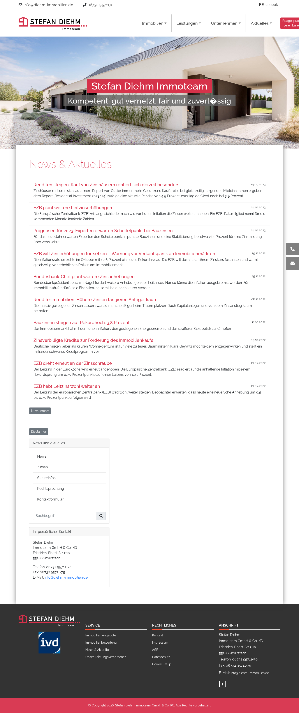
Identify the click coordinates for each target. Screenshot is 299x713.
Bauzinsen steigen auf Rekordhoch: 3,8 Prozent (81, 322)
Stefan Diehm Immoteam (149, 86)
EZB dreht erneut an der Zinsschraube (72, 363)
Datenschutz (161, 657)
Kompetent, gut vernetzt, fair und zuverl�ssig (149, 100)
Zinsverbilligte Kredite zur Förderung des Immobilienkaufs (93, 340)
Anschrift (229, 625)
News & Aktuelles (70, 164)
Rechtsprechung (50, 488)
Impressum (160, 642)
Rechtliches (164, 625)
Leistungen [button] (187, 23)
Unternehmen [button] (224, 23)
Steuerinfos (46, 478)
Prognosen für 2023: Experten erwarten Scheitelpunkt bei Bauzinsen (103, 230)
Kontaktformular (50, 499)
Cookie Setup (161, 664)
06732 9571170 (101, 5)
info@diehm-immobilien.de (48, 5)
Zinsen (42, 467)
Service (92, 625)
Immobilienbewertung (101, 642)
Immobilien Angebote (100, 635)
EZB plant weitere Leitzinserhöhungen (72, 207)
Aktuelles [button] (260, 23)
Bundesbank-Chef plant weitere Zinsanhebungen (84, 276)
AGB (155, 650)
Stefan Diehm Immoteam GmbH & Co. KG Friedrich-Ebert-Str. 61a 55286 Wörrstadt (55, 550)
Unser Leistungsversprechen (105, 657)
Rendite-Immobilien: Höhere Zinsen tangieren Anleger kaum (95, 299)
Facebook (269, 5)
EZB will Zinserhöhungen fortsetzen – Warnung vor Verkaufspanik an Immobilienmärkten (124, 253)
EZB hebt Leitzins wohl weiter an (66, 386)
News (41, 456)
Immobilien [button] (152, 23)
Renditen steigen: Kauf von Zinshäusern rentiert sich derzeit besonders (106, 184)
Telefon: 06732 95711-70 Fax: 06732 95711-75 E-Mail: (60, 572)
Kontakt (157, 635)
